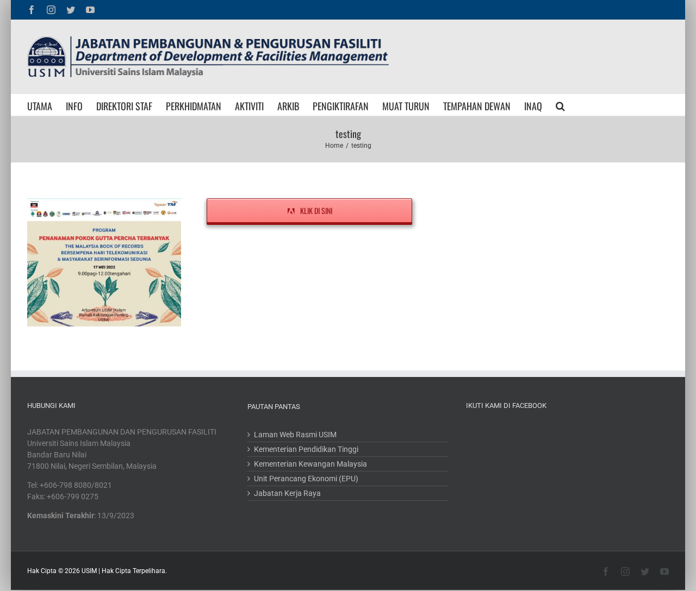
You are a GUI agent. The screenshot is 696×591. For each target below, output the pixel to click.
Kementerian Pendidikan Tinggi (306, 449)
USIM (89, 571)
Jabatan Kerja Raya (287, 493)
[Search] (560, 105)
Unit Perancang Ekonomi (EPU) (306, 478)
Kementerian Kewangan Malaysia (310, 464)
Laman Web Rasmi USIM (295, 434)
